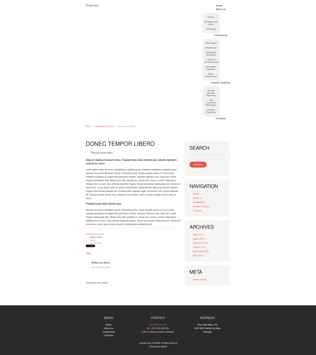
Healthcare (211, 47)
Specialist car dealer (211, 53)
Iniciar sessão (200, 279)
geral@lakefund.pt (158, 324)
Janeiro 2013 (199, 247)
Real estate (211, 43)
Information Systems (211, 68)
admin (92, 240)
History (211, 17)
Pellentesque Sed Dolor (104, 126)
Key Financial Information (211, 102)
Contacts (221, 118)
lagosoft (164, 346)
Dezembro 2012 (201, 251)
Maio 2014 (198, 234)
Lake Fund (151, 343)
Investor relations (220, 82)
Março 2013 (199, 238)
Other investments (211, 75)
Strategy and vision (211, 23)
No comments (96, 243)
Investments (220, 35)
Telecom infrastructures (211, 60)
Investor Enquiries (211, 111)
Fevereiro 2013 (200, 242)
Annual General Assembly (211, 93)
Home (219, 5)
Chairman (211, 28)
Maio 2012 (198, 255)
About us (221, 9)
